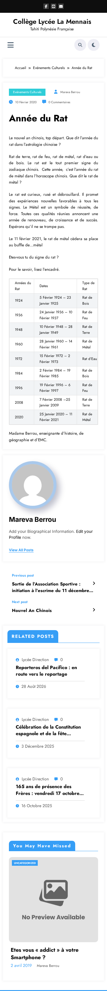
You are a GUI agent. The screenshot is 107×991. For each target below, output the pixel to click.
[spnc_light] (94, 45)
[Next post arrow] (93, 609)
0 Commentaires (59, 102)
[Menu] (10, 45)
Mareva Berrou (70, 92)
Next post (20, 602)
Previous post (23, 575)
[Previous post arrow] (93, 583)
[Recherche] (80, 44)
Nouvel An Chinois (32, 611)
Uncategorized (25, 863)
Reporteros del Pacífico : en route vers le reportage (46, 670)
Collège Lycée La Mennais (52, 21)
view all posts (21, 550)
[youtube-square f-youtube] (53, 6)
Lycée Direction (35, 660)
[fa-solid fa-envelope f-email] (61, 6)
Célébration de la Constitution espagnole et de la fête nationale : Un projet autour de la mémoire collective (50, 730)
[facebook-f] (46, 6)
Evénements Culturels (27, 92)
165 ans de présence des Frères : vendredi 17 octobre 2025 (47, 790)
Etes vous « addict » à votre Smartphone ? (44, 953)
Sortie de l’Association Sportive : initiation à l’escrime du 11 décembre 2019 (50, 587)
